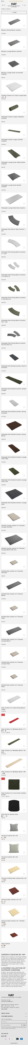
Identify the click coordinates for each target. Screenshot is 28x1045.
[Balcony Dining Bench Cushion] (14, 21)
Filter (14, 12)
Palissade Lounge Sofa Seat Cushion (13, 208)
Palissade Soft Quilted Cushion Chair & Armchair (14, 366)
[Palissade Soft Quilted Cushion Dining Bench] (14, 425)
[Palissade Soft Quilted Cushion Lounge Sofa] (14, 494)
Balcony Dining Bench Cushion (11, 30)
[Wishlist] (23, 5)
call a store (4, 1008)
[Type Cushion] (14, 935)
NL (3, 1)
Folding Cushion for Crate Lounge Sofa (13, 95)
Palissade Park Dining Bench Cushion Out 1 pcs (13, 321)
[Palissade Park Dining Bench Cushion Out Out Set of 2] (14, 334)
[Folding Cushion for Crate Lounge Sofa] (14, 87)
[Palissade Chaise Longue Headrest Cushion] (14, 108)
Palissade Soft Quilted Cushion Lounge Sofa (13, 503)
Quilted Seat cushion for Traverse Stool (12, 685)
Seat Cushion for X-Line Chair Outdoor (13, 793)
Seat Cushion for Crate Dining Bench (13, 707)
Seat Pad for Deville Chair (9, 814)
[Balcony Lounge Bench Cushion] (14, 43)
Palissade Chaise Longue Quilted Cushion (12, 140)
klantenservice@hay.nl (7, 1001)
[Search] (5, 5)
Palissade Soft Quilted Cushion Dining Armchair (13, 412)
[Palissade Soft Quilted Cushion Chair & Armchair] (14, 357)
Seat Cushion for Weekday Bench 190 (13, 771)
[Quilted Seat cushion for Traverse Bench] (14, 585)
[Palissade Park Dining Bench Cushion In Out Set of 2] (14, 289)
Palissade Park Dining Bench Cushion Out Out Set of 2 (13, 343)
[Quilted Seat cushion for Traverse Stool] (14, 676)
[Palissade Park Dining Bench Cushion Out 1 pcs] (14, 312)
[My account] (25, 5)
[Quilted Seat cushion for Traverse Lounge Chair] (14, 653)
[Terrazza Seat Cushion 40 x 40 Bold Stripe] (14, 912)
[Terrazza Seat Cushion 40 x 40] (14, 891)
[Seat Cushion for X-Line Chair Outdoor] (14, 784)
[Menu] (2, 5)
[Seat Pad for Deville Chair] (14, 805)
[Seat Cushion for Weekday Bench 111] (14, 720)
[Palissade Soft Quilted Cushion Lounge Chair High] (14, 448)
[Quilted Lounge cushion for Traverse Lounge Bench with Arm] (14, 539)
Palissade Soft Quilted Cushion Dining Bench (13, 435)
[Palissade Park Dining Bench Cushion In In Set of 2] (14, 266)
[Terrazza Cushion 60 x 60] (14, 848)
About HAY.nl (5, 1013)
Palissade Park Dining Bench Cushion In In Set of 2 (13, 275)
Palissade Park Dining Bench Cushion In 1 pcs (13, 252)
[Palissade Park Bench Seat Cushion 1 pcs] (14, 220)
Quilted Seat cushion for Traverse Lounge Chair (12, 662)
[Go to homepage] (14, 4)
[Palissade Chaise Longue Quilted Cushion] (14, 131)
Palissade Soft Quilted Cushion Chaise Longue (13, 389)
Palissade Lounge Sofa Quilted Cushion (11, 185)
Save (24, 1025)
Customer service (7, 1016)
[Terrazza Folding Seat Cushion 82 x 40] (14, 869)
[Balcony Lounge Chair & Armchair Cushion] (14, 64)
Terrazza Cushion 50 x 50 (9, 835)
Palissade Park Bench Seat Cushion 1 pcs (13, 229)
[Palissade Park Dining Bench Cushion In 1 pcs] (14, 243)
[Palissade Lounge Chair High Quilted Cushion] (14, 153)
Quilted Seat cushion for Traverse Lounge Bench (12, 640)
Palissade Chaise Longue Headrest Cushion (12, 117)
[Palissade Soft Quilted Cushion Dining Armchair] (14, 403)
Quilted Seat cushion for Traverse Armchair (12, 571)
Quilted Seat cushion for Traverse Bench (12, 594)
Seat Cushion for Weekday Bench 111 (13, 729)
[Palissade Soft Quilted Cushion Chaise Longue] (14, 380)
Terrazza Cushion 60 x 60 (9, 857)
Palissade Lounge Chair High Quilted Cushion (13, 162)
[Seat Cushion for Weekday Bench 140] (14, 742)
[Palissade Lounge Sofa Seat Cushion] (14, 199)
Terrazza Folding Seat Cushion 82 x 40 (13, 878)
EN (2, 1)
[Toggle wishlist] (24, 25)
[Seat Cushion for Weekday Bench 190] (14, 763)
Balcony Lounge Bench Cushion (11, 51)
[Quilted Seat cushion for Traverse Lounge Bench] (14, 631)
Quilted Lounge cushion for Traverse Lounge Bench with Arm (13, 548)
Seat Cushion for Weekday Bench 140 (13, 750)
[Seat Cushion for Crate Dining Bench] (14, 699)
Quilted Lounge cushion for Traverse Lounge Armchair (13, 526)
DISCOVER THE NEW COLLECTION (16, 1)
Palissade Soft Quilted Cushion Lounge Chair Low (13, 480)
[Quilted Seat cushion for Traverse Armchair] (14, 562)
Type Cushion (5, 943)
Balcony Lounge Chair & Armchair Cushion (12, 73)
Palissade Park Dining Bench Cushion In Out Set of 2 (13, 298)
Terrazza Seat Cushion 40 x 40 (11, 899)
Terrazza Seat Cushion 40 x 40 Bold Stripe (12, 921)
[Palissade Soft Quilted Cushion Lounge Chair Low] (14, 471)
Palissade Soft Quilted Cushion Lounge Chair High (13, 457)
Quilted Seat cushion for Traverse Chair (12, 617)
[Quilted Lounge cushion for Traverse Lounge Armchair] (14, 517)
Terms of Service (9, 1028)
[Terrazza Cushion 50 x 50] (14, 827)
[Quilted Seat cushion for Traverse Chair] (14, 608)
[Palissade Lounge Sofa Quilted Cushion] (14, 176)
